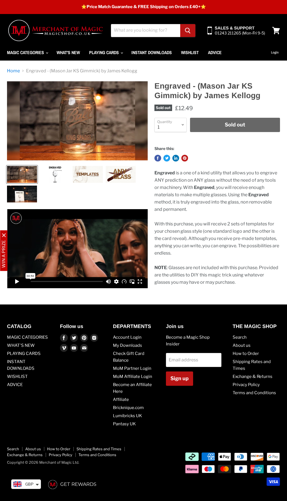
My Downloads (127, 345)
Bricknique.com (128, 407)
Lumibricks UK (127, 415)
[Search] (187, 30)
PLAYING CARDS (104, 52)
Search (240, 337)
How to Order (246, 353)
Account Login (127, 337)
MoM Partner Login (132, 368)
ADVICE (215, 52)
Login (275, 52)
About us (242, 345)
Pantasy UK (124, 423)
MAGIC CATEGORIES (26, 52)
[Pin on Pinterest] (184, 158)
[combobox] (145, 30)
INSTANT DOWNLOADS (151, 52)
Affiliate (121, 399)
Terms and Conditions (254, 392)
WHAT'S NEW (68, 52)
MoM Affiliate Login (132, 376)
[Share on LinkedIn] (175, 158)
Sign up (179, 378)
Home (13, 70)
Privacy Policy (246, 384)
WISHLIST (190, 52)
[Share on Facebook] (157, 158)
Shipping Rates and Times (99, 449)
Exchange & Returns (252, 376)
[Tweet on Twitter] (166, 158)
